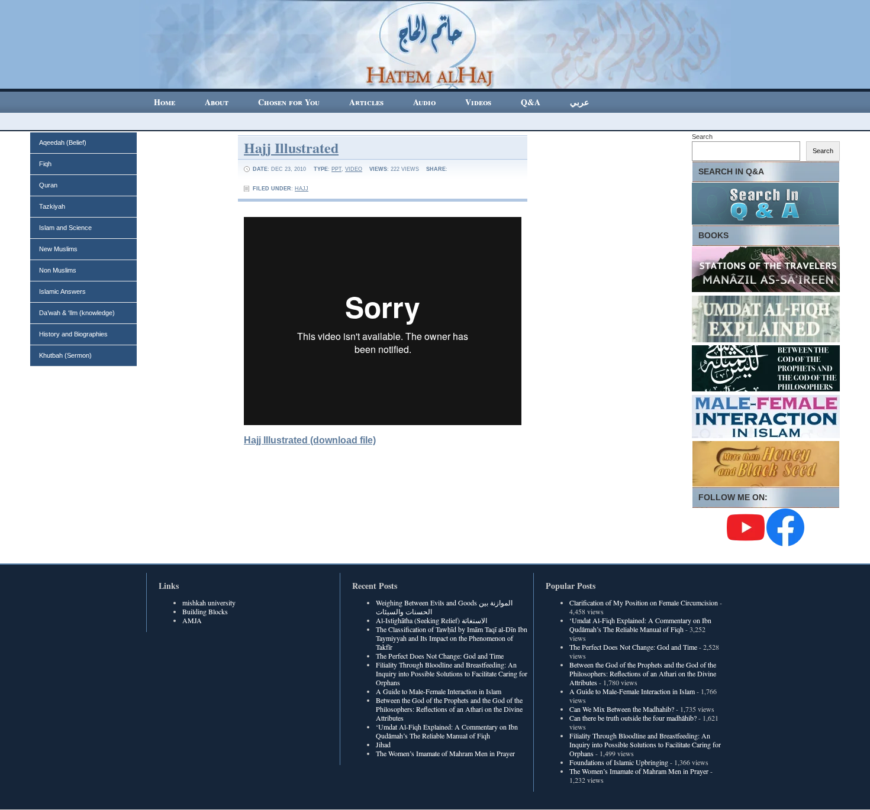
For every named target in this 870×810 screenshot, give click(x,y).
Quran (48, 185)
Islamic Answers (62, 291)
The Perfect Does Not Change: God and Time (440, 655)
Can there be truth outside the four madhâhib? (633, 717)
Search (702, 136)
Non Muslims (57, 270)
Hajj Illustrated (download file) (310, 440)
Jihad (383, 744)
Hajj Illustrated (291, 147)
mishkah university (209, 602)
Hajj (301, 189)
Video (353, 169)
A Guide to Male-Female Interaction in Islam (438, 691)
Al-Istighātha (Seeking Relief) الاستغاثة (431, 620)
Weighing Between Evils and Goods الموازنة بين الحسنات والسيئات (444, 607)
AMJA (192, 620)
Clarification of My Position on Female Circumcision (643, 602)
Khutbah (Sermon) (65, 355)
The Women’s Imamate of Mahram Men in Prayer (445, 753)
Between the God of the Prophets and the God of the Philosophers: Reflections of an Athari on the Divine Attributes (449, 708)
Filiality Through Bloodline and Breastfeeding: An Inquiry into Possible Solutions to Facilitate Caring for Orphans (451, 673)
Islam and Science (65, 227)
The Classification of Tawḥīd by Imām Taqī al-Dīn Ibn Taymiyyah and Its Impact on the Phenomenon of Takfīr (451, 638)
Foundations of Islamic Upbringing (618, 762)
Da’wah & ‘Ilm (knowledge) (77, 312)
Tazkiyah (52, 206)
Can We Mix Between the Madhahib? (621, 709)
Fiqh (45, 163)
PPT (336, 169)
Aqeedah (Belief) (62, 142)
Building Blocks (205, 611)
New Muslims (58, 248)
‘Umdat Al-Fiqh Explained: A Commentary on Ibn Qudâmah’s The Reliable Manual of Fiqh (447, 731)
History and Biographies (73, 334)
